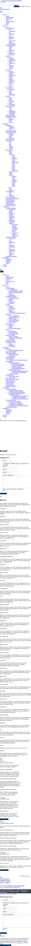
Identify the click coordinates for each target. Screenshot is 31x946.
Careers (18, 887)
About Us (7, 887)
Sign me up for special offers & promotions (13, 489)
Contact (14, 887)
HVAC (6, 885)
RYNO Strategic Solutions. (13, 891)
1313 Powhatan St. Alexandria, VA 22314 (5, 879)
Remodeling (22, 885)
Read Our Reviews (5, 3)
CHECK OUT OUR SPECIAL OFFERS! (11, 0)
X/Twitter (5, 900)
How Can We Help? (8, 475)
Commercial (16, 885)
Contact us (19, 942)
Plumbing (10, 885)
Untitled (5, 928)
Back (2, 271)
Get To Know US (4, 819)
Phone (5, 469)
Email (4, 460)
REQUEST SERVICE (6, 945)
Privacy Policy (3, 892)
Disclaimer (24, 891)
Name (4, 466)
